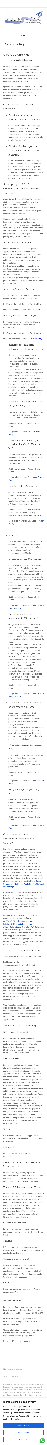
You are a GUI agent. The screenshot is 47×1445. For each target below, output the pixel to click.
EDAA (8, 921)
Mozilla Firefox (17, 884)
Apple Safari (29, 884)
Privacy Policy (34, 309)
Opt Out (18, 608)
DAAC (18, 927)
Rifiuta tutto (23, 1439)
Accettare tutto (23, 1425)
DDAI (32, 927)
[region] (23, 1421)
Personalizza (23, 1432)
